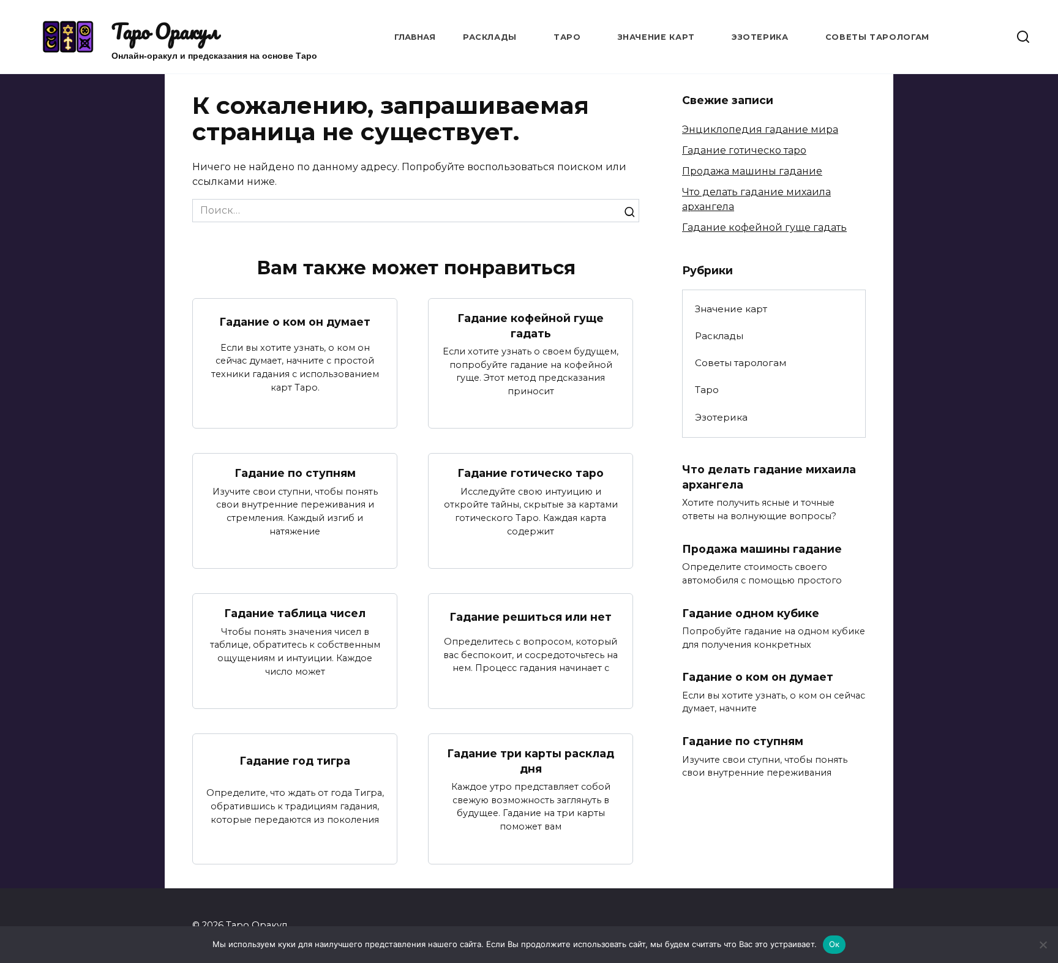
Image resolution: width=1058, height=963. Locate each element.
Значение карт (656, 37)
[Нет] (1043, 945)
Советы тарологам (877, 37)
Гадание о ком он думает (294, 321)
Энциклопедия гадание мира (760, 129)
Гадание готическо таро (530, 473)
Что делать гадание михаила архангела (769, 477)
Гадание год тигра (294, 760)
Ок (834, 944)
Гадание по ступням (295, 473)
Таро (567, 37)
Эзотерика (760, 37)
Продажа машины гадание (752, 171)
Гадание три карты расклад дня (530, 761)
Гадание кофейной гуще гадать (530, 326)
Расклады (490, 37)
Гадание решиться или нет (530, 616)
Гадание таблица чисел (295, 613)
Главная (414, 37)
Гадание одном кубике (750, 612)
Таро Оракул (165, 31)
